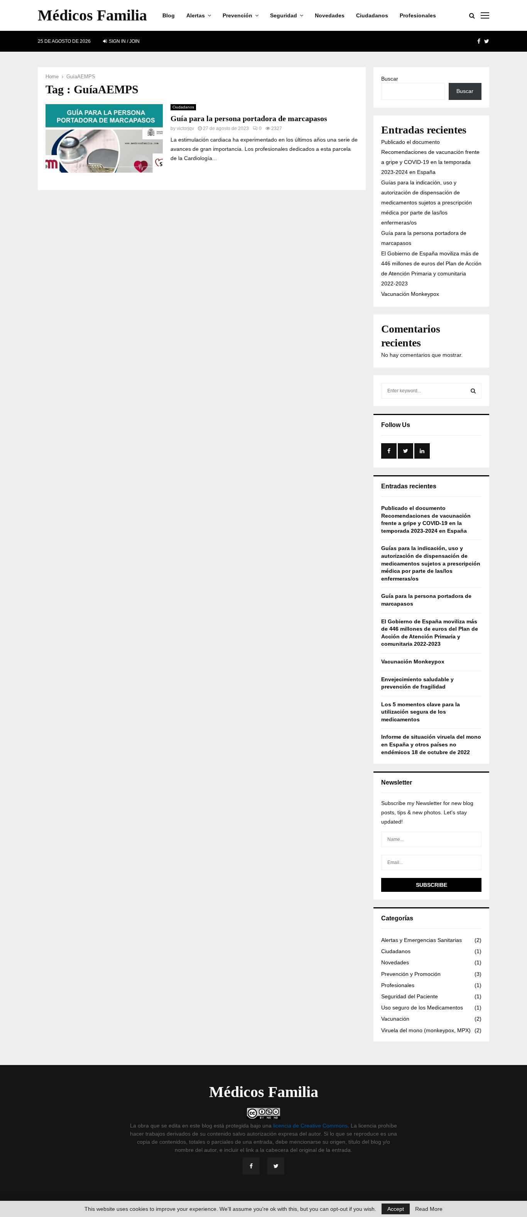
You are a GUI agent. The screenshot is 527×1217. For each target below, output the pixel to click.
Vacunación (395, 1019)
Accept (395, 1209)
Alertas (195, 15)
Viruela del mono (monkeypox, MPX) (426, 1030)
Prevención (237, 15)
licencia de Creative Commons (310, 1125)
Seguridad (283, 15)
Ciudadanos (372, 15)
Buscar (389, 79)
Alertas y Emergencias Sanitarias (421, 940)
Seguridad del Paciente (409, 996)
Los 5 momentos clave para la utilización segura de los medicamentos (420, 711)
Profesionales (418, 15)
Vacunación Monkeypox (410, 294)
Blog (168, 15)
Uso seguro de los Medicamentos (422, 1007)
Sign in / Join (124, 41)
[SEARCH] (473, 390)
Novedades (330, 15)
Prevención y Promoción (411, 974)
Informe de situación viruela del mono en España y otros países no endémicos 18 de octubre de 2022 (431, 744)
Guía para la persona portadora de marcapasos (249, 118)
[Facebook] (251, 1166)
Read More (429, 1209)
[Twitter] (275, 1166)
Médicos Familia (92, 15)
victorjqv (185, 128)
